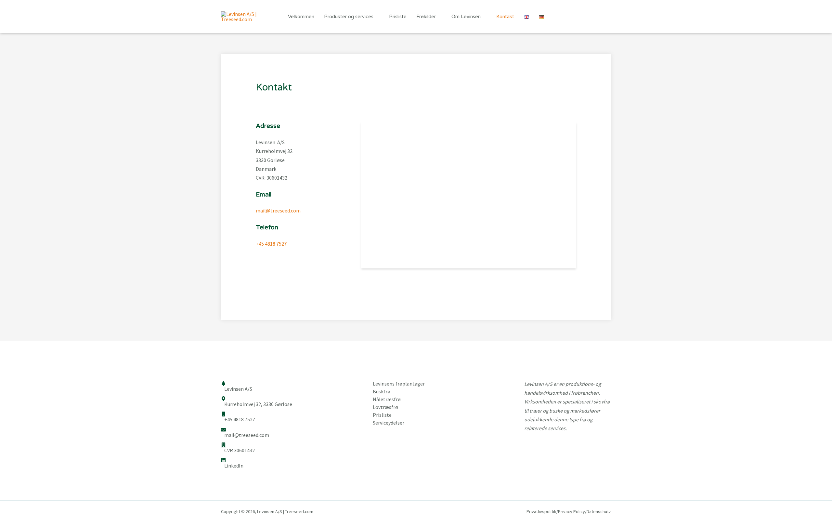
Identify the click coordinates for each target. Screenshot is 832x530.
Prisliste (398, 17)
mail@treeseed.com (278, 210)
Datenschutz (599, 511)
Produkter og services (348, 17)
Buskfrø (381, 391)
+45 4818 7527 (271, 243)
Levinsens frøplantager (399, 383)
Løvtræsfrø (385, 407)
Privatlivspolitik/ (542, 511)
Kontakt (505, 17)
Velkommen (301, 17)
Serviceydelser (388, 422)
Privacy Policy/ (572, 511)
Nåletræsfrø (387, 399)
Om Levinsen (466, 17)
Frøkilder (426, 17)
